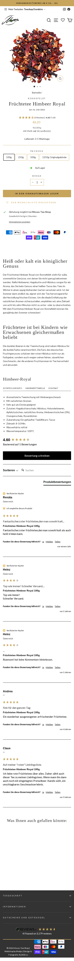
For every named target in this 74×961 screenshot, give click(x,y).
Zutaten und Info (12, 388)
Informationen (14, 906)
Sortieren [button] (9, 470)
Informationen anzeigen (19, 222)
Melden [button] (49, 541)
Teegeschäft (12, 895)
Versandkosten (44, 131)
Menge (37, 176)
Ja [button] (43, 541)
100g (9, 157)
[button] (37, 118)
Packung (37, 151)
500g (33, 157)
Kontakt (53, 388)
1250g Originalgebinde (54, 157)
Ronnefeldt (37, 98)
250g (21, 157)
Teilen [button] (57, 541)
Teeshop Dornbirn (33, 9)
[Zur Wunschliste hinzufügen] (4, 4)
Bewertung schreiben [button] (37, 455)
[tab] (57, 482)
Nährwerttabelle (35, 388)
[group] (37, 440)
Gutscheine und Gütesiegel (24, 917)
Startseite (36, 92)
